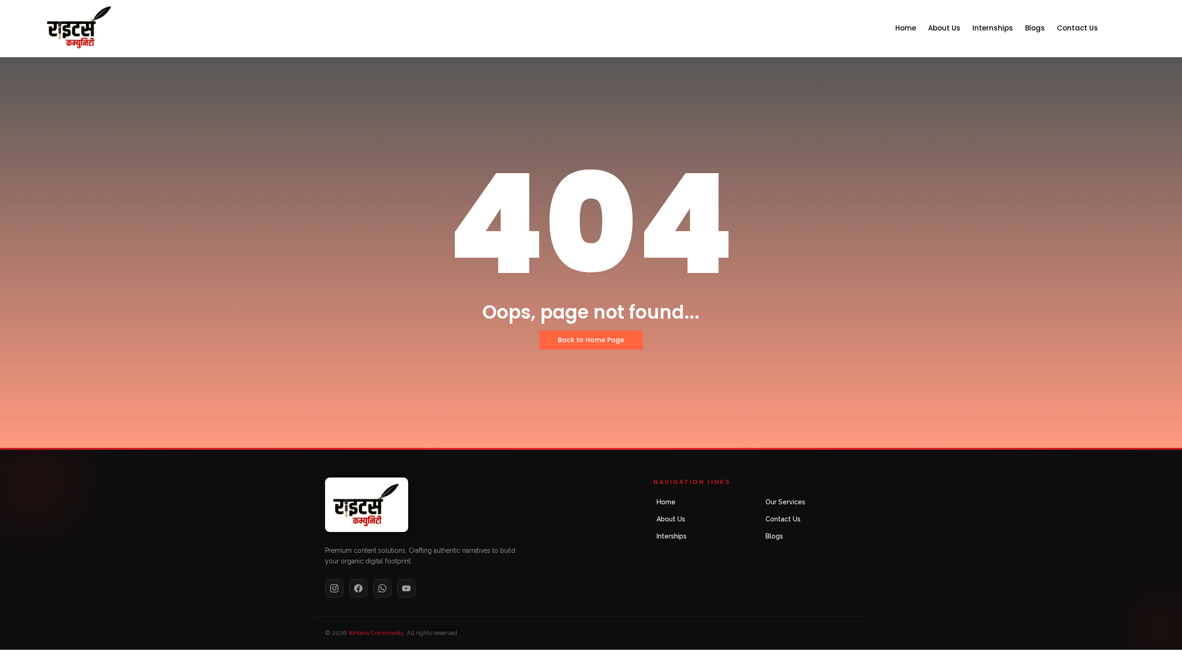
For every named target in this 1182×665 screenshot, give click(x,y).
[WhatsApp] (382, 588)
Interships (672, 536)
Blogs (1035, 28)
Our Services (785, 502)
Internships (992, 28)
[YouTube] (406, 588)
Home (905, 28)
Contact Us (1077, 28)
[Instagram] (334, 588)
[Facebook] (358, 588)
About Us (944, 28)
